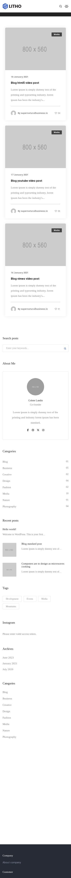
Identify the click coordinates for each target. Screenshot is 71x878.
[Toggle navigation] (66, 6)
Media (57, 34)
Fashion (7, 487)
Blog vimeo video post (25, 278)
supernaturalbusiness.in (34, 113)
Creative (7, 474)
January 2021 (10, 663)
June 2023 (8, 657)
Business (7, 468)
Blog (5, 461)
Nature (6, 500)
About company (12, 862)
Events (30, 598)
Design (6, 481)
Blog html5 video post (25, 82)
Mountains (11, 606)
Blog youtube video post (26, 180)
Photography (9, 506)
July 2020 (8, 669)
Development (12, 598)
